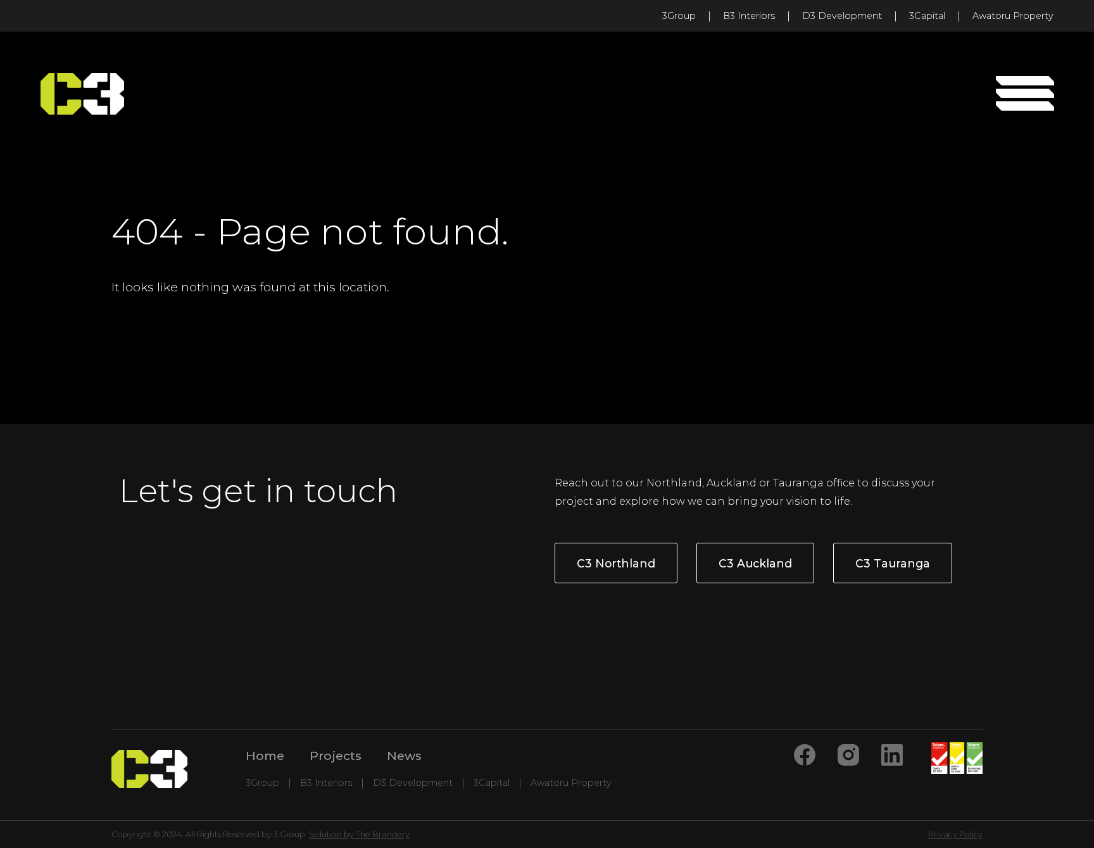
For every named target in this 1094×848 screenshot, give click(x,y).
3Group (679, 16)
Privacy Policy (955, 834)
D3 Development (842, 16)
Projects (336, 755)
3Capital (927, 16)
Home (265, 755)
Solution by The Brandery (359, 834)
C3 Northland (616, 563)
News (404, 755)
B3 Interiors (749, 16)
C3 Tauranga (892, 563)
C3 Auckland (755, 563)
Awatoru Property (1012, 16)
